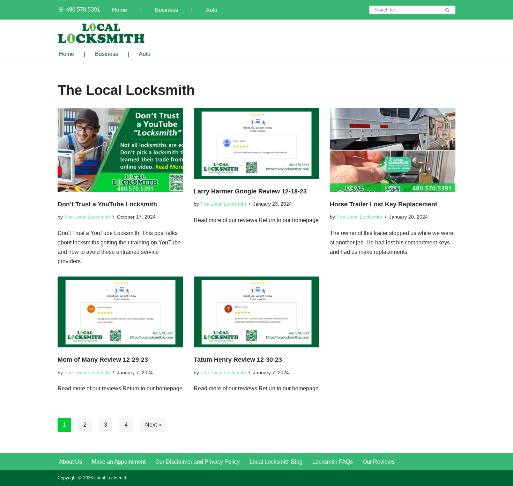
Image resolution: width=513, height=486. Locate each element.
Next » (153, 425)
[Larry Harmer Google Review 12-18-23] (256, 143)
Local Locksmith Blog (276, 462)
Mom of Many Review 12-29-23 (103, 359)
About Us (70, 462)
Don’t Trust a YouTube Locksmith (107, 204)
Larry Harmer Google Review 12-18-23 (250, 191)
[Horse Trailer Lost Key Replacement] (392, 150)
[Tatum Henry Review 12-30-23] (256, 312)
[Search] (447, 10)
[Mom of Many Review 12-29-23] (120, 312)
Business (166, 10)
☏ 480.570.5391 (79, 10)
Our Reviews (379, 462)
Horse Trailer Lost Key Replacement (383, 204)
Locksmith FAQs (332, 462)
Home (119, 10)
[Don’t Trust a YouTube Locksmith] (120, 150)
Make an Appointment (119, 462)
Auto (211, 10)
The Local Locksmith (87, 217)
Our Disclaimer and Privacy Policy (197, 462)
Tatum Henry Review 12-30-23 (238, 359)
